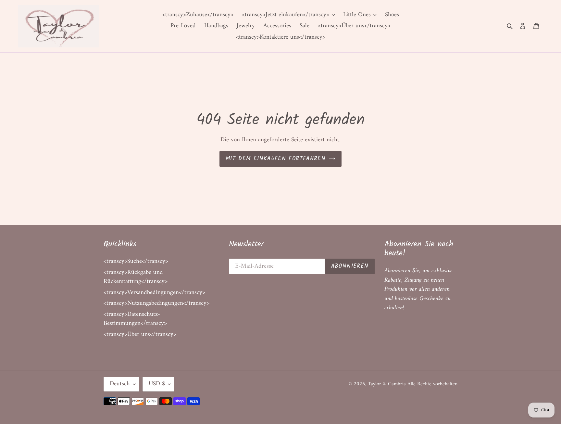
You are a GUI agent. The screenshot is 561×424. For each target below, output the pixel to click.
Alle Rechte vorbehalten (432, 384)
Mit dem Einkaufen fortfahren (276, 158)
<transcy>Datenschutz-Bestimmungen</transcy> (135, 319)
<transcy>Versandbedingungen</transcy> (154, 292)
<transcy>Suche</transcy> (136, 261)
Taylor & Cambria (387, 384)
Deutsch (120, 384)
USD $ (157, 384)
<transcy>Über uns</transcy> (140, 334)
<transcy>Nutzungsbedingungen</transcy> (156, 303)
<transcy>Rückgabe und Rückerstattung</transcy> (136, 277)
